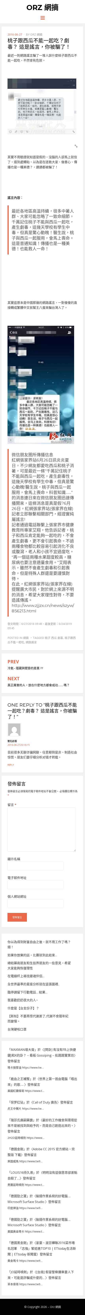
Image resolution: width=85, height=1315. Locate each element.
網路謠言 (31, 642)
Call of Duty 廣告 (45, 1102)
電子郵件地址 (17, 878)
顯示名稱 (14, 859)
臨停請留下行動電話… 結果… (27, 992)
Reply (11, 765)
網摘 (26, 638)
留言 (12, 805)
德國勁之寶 (18, 1196)
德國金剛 (17, 1149)
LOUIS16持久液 (22, 1172)
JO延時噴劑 (19, 1272)
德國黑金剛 (18, 1243)
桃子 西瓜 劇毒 (54, 638)
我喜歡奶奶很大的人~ (23, 1000)
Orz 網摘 (42, 7)
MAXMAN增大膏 (22, 1049)
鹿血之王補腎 (20, 1079)
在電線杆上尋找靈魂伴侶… (26, 976)
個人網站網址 (17, 896)
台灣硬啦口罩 (17, 1029)
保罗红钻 (17, 1102)
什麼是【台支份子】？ (23, 1008)
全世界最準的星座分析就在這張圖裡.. (33, 984)
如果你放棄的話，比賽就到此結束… (32, 955)
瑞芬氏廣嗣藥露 (22, 1120)
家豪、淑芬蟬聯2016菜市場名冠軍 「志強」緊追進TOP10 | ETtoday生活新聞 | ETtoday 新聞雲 (42, 1248)
